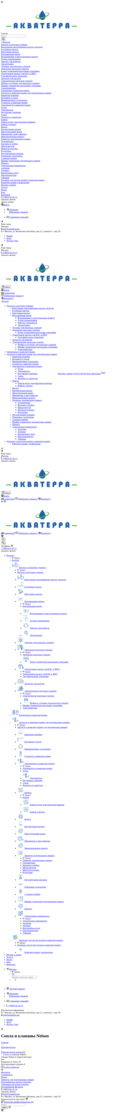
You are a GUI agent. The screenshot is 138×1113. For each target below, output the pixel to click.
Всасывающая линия (21, 315)
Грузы (20, 369)
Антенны (22, 429)
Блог (89, 373)
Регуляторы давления (27, 373)
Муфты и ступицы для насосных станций (37, 344)
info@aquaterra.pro (11, 229)
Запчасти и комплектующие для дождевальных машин (32, 354)
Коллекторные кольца (22, 390)
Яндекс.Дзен (12, 241)
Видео (83, 373)
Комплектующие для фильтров (26, 444)
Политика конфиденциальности (19, 1102)
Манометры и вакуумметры (25, 395)
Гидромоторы (24, 403)
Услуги (76, 373)
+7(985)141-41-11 (9, 197)
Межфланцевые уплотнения (25, 361)
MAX (9, 238)
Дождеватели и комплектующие (27, 366)
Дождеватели (24, 371)
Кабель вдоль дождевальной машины (35, 383)
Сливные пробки (20, 419)
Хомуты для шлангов (27, 323)
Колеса (15, 388)
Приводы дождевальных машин (27, 400)
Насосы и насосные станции (20, 306)
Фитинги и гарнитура (28, 378)
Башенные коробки (21, 357)
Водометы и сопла (20, 359)
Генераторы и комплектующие (21, 352)
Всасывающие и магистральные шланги (36, 318)
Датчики (22, 432)
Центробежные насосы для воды (16, 1082)
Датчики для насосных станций (27, 327)
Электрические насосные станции (28, 342)
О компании (6, 1075)
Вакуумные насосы (21, 313)
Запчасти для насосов (22, 340)
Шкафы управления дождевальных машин (31, 422)
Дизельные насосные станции (26, 330)
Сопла (20, 376)
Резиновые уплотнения (23, 417)
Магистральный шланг (22, 393)
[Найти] (3, 39)
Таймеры (22, 439)
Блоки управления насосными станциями (37, 332)
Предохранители (25, 436)
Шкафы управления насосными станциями (37, 347)
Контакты (96, 373)
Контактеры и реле (26, 434)
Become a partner (65, 373)
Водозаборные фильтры (12, 1087)
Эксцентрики (24, 325)
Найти (4, 1108)
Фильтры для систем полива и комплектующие (28, 441)
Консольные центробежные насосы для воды (33, 308)
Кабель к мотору (25, 386)
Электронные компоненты (24, 427)
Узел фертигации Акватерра (31, 337)
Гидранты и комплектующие (25, 364)
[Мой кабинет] (2, 536)
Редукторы (23, 412)
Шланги (16, 424)
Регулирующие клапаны (23, 415)
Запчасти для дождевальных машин (17, 1079)
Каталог (5, 301)
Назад (17, 558)
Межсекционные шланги (23, 398)
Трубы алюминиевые (27, 320)
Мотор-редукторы (26, 410)
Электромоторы (25, 349)
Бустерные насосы (20, 311)
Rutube (9, 236)
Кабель (15, 381)
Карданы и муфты (26, 405)
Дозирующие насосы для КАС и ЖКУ (29, 335)
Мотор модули (24, 407)
